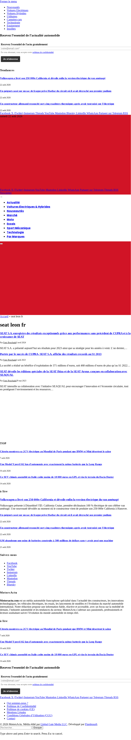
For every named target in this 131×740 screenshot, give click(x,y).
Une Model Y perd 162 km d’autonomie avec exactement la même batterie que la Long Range (51, 464)
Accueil (4, 316)
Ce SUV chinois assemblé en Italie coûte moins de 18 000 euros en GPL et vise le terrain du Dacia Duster (57, 477)
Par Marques (16, 236)
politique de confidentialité (43, 52)
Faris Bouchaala (9, 342)
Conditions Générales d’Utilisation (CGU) (29, 715)
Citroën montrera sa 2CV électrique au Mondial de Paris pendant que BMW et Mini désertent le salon (55, 451)
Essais (11, 224)
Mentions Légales (16, 712)
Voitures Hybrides (16, 13)
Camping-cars (14, 19)
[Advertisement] (25, 415)
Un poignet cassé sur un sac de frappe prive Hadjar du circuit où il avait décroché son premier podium (55, 91)
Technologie (13, 22)
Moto (10, 219)
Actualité (13, 202)
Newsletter (6, 192)
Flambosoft (91, 724)
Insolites (11, 28)
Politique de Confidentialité (21, 706)
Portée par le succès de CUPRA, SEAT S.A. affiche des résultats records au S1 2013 (51, 354)
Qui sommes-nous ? (17, 703)
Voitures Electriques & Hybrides (28, 207)
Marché (12, 215)
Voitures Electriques (17, 10)
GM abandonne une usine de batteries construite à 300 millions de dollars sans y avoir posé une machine (56, 540)
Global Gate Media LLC (54, 724)
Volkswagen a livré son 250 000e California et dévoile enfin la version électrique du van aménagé (52, 78)
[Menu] (1, 243)
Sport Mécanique (18, 228)
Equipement (13, 25)
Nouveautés (13, 7)
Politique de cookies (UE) (21, 709)
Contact (11, 718)
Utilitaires (12, 16)
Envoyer (38, 727)
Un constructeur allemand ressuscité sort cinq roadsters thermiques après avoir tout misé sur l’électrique (57, 103)
